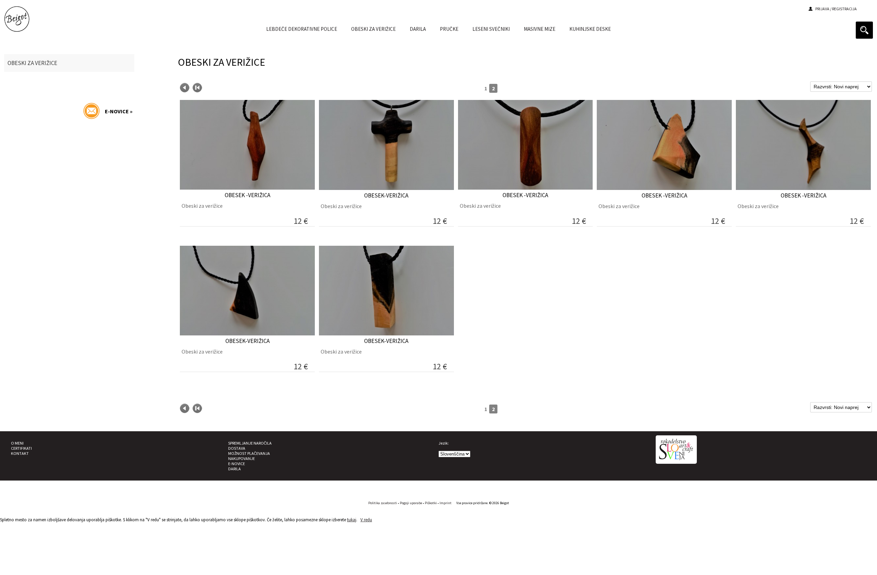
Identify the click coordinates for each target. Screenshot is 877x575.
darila (418, 29)
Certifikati (21, 448)
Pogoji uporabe (411, 503)
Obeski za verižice (373, 29)
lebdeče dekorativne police (301, 29)
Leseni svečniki (491, 29)
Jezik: (443, 443)
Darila (234, 468)
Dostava (236, 448)
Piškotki (431, 503)
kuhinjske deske (590, 29)
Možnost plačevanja (249, 453)
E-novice (236, 463)
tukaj (351, 520)
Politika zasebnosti (382, 503)
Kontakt (20, 453)
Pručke (449, 29)
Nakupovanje (241, 458)
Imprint (446, 503)
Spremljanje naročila (250, 443)
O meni (17, 443)
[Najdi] (864, 30)
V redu (366, 520)
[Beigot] (17, 27)
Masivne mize (539, 29)
